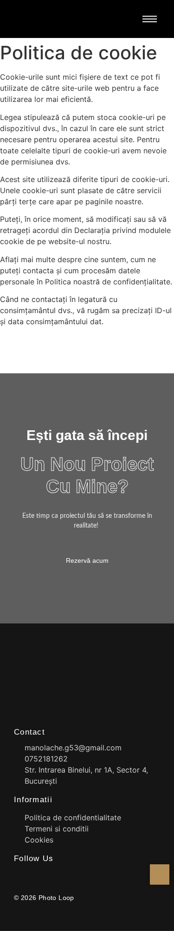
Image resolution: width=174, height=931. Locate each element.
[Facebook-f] (17, 875)
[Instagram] (34, 875)
